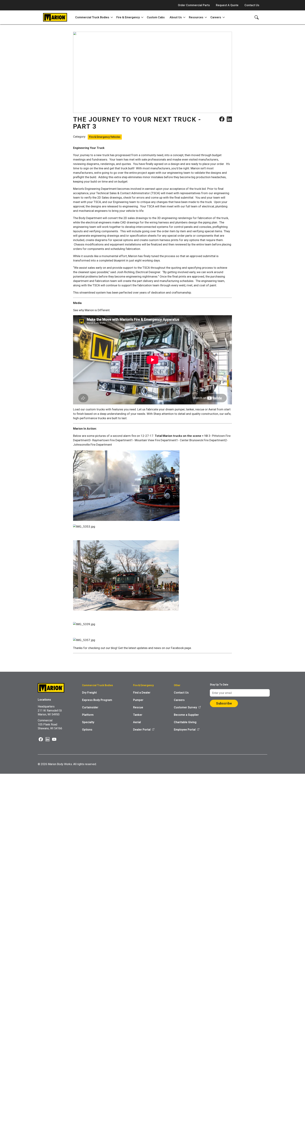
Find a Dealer (141, 692)
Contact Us (251, 5)
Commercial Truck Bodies (92, 17)
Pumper (138, 700)
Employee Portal (185, 729)
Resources (196, 17)
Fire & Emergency (128, 17)
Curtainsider (90, 707)
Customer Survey (185, 707)
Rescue (138, 707)
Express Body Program (97, 700)
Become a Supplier (186, 714)
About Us (176, 17)
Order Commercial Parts (194, 5)
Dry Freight (89, 692)
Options (87, 729)
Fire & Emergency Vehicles (104, 137)
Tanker (137, 714)
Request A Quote (227, 5)
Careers (215, 17)
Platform (88, 714)
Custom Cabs (156, 17)
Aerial (137, 722)
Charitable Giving (185, 722)
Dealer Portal (142, 729)
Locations (44, 699)
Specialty (88, 722)
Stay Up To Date (219, 684)
